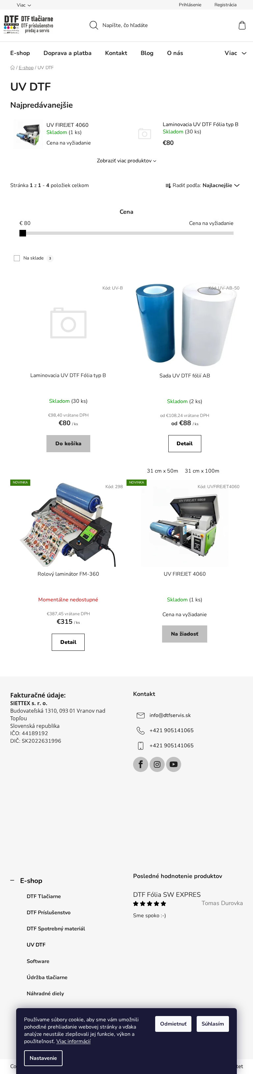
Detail (185, 443)
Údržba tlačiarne (47, 977)
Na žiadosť (184, 634)
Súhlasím (213, 1024)
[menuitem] (20, 53)
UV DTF (36, 945)
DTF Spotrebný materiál (56, 928)
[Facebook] (140, 764)
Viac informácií (73, 1041)
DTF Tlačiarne (44, 896)
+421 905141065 (172, 730)
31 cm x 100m (202, 471)
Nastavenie (43, 1058)
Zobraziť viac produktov (124, 160)
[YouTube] (173, 764)
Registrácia (225, 5)
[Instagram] (157, 764)
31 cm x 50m (162, 471)
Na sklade (37, 258)
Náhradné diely (45, 993)
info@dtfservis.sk (170, 715)
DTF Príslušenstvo (48, 912)
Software (38, 961)
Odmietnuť (173, 1024)
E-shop (31, 880)
